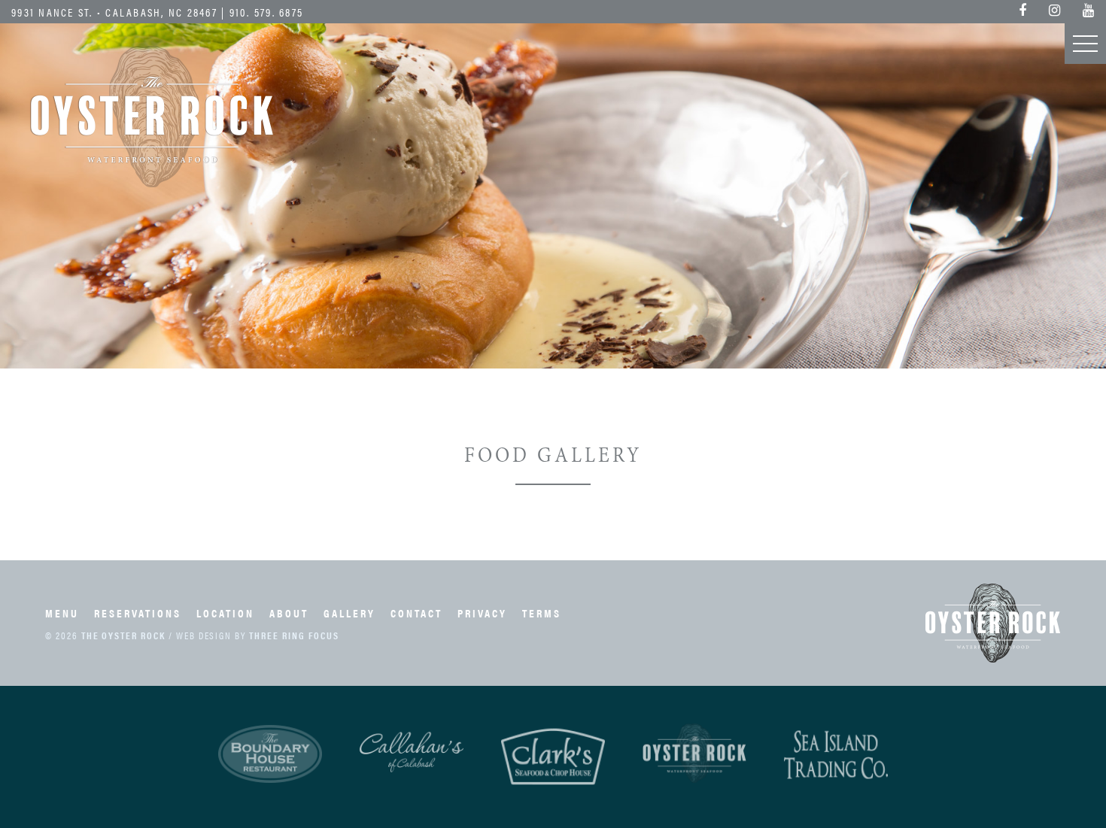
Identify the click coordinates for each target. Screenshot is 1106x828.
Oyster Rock (152, 116)
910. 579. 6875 (266, 12)
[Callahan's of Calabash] (411, 752)
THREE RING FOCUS (294, 635)
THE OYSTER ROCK (123, 635)
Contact (416, 612)
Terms (541, 612)
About (288, 612)
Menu (62, 612)
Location (225, 612)
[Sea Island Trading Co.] (836, 755)
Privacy (482, 612)
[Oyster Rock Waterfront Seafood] (694, 753)
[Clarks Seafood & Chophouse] (553, 756)
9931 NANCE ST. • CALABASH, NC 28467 (114, 12)
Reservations (137, 612)
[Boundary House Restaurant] (270, 754)
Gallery (349, 612)
